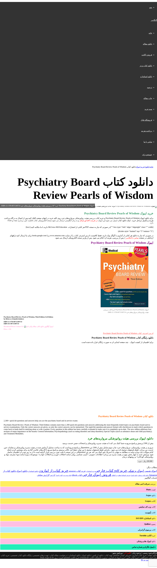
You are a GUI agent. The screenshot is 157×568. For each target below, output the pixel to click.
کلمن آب (127, 553)
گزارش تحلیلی (43, 475)
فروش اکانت (147, 55)
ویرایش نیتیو (118, 553)
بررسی (145, 484)
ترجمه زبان (136, 553)
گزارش (52, 475)
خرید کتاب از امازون (53, 471)
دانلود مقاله (147, 44)
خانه (150, 33)
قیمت (150, 490)
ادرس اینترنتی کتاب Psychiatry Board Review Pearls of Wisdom (128, 333)
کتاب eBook (77, 475)
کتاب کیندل (59, 475)
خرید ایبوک (140, 167)
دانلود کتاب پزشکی (143, 475)
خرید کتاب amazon (77, 471)
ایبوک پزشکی (136, 470)
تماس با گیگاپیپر (132, 238)
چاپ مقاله (148, 98)
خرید (147, 536)
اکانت (150, 501)
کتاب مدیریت (67, 475)
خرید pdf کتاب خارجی (111, 471)
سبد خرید (148, 109)
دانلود (147, 167)
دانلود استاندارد (146, 77)
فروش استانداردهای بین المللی (120, 475)
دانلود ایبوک (21, 471)
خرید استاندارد (90, 471)
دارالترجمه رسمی (150, 553)
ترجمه (149, 87)
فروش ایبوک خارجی (96, 475)
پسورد (149, 524)
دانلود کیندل (134, 475)
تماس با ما (148, 142)
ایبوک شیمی (150, 471)
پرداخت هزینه (146, 131)
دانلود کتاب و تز (146, 66)
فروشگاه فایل (146, 120)
